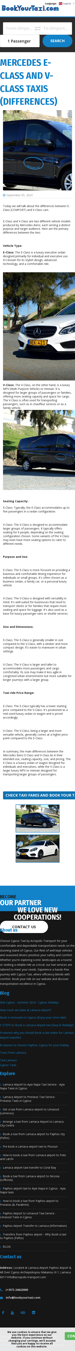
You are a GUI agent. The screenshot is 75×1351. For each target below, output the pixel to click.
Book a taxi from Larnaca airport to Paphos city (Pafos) (32, 1136)
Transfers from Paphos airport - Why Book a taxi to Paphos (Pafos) (33, 1236)
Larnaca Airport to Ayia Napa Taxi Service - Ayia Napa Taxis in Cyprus (32, 1086)
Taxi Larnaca (8, 1060)
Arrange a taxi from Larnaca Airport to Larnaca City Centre (32, 1123)
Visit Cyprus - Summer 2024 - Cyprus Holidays (29, 1002)
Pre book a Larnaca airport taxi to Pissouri (30, 1146)
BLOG (7, 1246)
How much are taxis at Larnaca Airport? (25, 1010)
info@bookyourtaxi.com (23, 1297)
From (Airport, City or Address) (22, 28)
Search (57, 40)
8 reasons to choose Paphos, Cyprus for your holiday (34, 1045)
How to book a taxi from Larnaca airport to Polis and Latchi (33, 1157)
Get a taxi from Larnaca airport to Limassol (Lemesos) (29, 1111)
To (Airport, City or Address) (59, 28)
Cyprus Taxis (8, 1065)
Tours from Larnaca (13, 1052)
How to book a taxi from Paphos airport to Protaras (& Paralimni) (29, 1203)
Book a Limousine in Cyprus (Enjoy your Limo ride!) (33, 1017)
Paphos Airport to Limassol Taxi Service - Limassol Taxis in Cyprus (28, 1215)
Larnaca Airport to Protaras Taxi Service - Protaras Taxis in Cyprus (28, 1099)
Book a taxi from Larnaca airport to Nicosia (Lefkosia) (29, 1178)
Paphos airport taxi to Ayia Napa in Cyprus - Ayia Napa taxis (33, 1190)
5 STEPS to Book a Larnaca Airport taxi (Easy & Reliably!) (37, 1025)
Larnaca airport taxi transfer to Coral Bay (29, 1167)
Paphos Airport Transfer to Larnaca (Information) (35, 1226)
